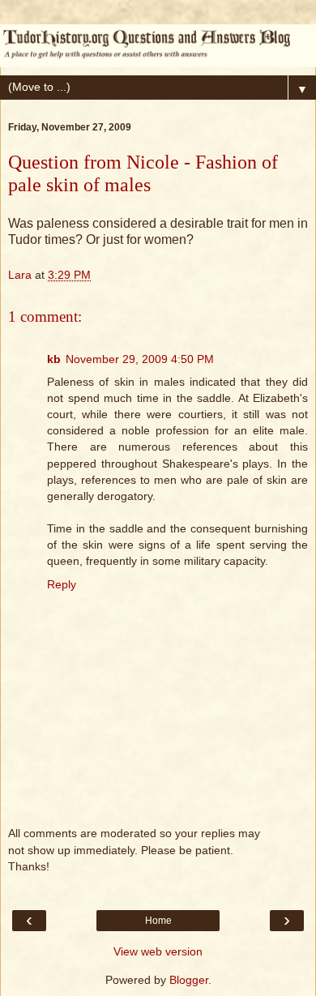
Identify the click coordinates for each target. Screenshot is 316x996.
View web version (158, 951)
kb (54, 359)
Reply (61, 584)
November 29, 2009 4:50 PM (140, 359)
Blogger (188, 979)
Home (158, 920)
